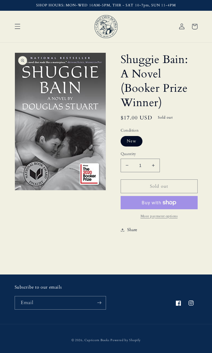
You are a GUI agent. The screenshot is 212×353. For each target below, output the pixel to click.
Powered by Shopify (125, 340)
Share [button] (132, 229)
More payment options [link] (159, 216)
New (131, 141)
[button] (17, 26)
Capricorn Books (96, 340)
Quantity (128, 153)
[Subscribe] (99, 303)
